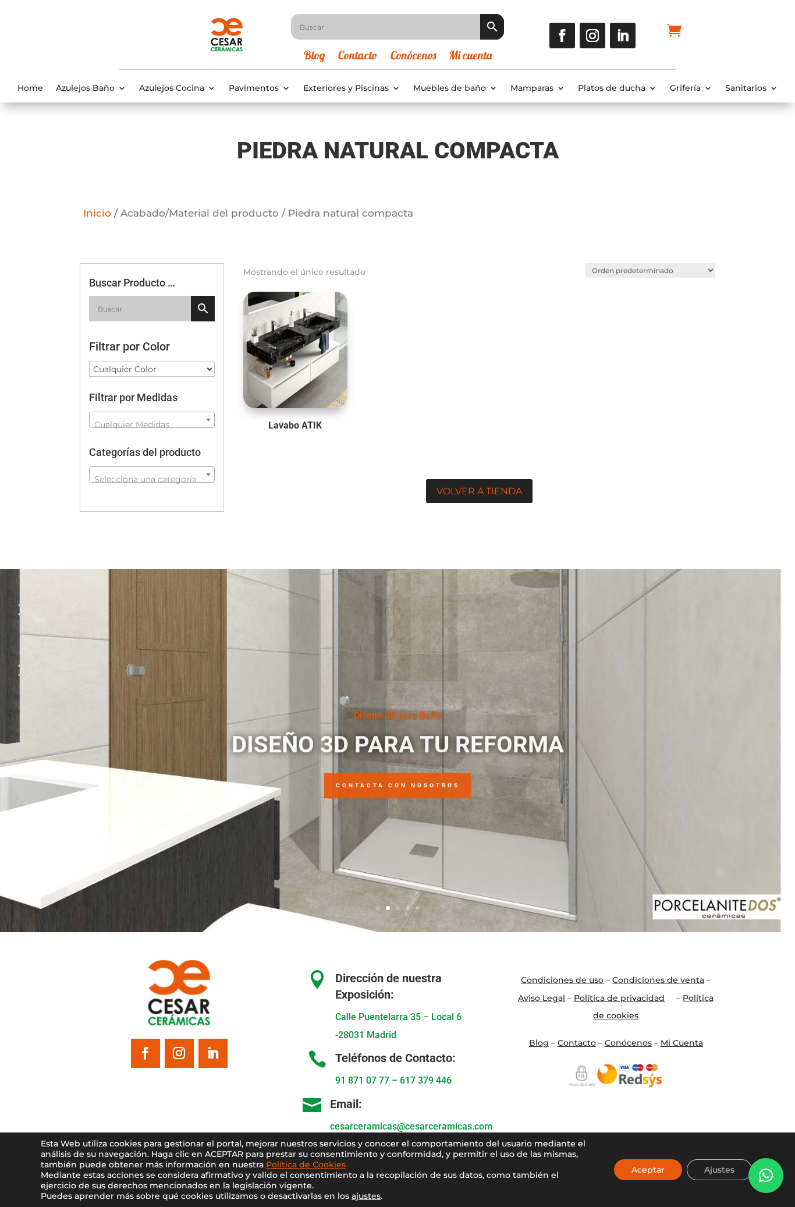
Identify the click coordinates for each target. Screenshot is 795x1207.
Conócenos (413, 56)
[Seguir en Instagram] (592, 35)
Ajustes (719, 1169)
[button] (765, 1175)
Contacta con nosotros (398, 783)
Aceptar (648, 1169)
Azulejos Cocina (171, 88)
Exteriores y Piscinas (346, 88)
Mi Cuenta (682, 1043)
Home (30, 88)
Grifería (685, 88)
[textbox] (152, 424)
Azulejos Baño (85, 88)
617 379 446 (426, 1080)
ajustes (366, 1196)
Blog (314, 56)
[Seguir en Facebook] (562, 35)
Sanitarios (745, 88)
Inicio (97, 213)
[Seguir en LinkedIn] (623, 35)
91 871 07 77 (362, 1080)
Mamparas (531, 88)
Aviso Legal (541, 998)
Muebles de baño (449, 88)
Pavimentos (254, 88)
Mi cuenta (470, 56)
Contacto (358, 56)
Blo (539, 1043)
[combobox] (152, 420)
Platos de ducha (611, 88)
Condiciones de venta (658, 980)
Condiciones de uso (562, 980)
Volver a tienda (479, 491)
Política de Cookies (306, 1164)
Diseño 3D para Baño (397, 712)
